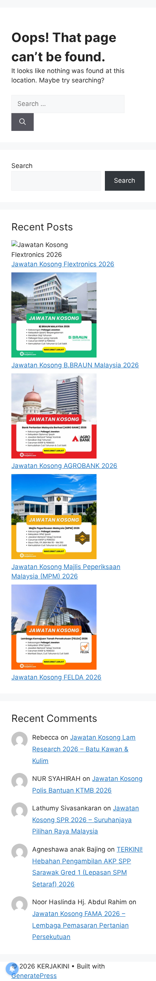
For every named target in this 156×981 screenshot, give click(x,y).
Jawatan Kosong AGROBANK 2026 (64, 466)
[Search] (22, 122)
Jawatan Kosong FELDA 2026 (56, 677)
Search (22, 165)
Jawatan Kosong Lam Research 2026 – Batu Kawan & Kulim (84, 749)
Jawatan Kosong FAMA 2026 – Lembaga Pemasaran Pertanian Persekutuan (80, 925)
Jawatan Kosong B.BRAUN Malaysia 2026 (75, 365)
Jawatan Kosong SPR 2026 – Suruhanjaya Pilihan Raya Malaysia (85, 819)
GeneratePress (34, 975)
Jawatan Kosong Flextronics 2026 (62, 264)
